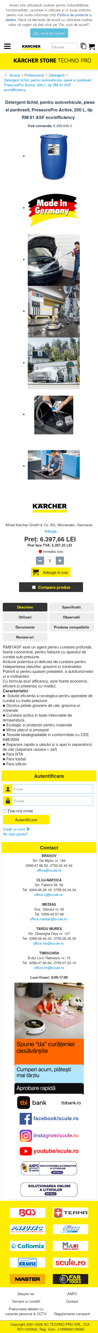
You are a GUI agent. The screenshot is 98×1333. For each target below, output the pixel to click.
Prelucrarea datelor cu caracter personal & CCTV (26, 1311)
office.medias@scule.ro (48, 918)
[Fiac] (70, 1228)
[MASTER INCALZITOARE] (28, 1278)
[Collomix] (28, 1245)
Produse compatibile (71, 627)
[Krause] (28, 1262)
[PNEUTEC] (28, 1228)
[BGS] (28, 1212)
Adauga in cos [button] (55, 572)
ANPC (72, 1293)
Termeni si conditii (26, 1301)
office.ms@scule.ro (48, 943)
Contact (72, 1301)
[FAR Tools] (70, 1278)
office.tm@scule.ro (49, 967)
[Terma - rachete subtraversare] (70, 1212)
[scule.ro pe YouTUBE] (49, 1151)
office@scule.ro (49, 870)
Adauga (51, 531)
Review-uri (25, 637)
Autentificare (26, 819)
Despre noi (25, 1293)
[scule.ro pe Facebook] (49, 1119)
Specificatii (71, 607)
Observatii (71, 617)
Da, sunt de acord (49, 33)
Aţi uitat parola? (15, 833)
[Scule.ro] (70, 1262)
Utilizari (25, 617)
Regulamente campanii (72, 1313)
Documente (25, 627)
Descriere (25, 607)
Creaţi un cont (14, 829)
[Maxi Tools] (70, 1245)
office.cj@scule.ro (48, 894)
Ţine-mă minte (20, 810)
